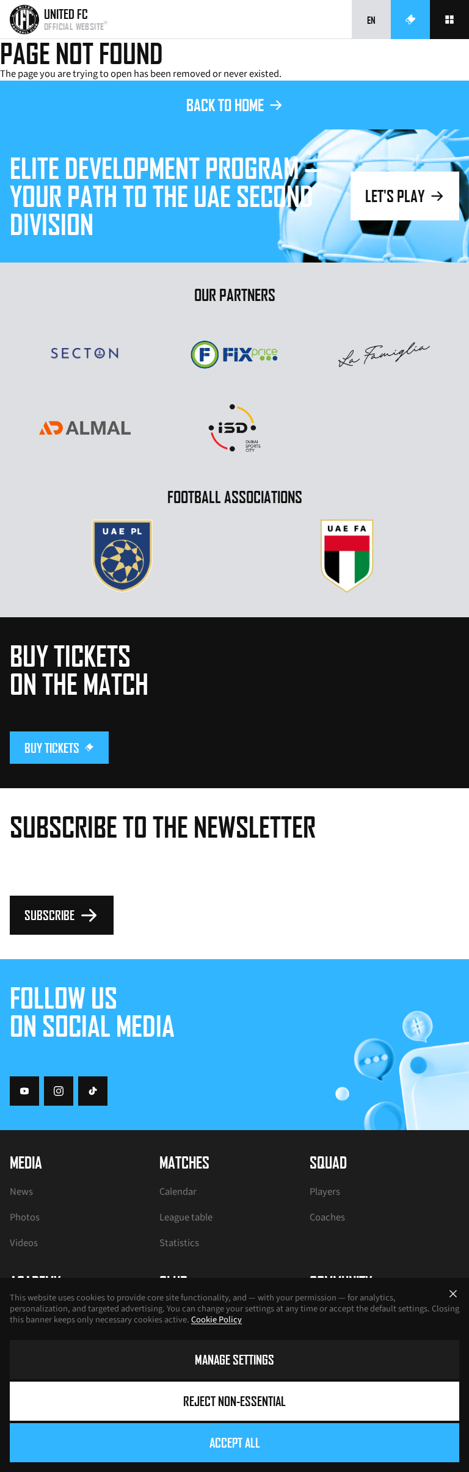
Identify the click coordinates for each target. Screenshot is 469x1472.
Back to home (225, 104)
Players (325, 1191)
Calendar (178, 1191)
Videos (24, 1243)
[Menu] (449, 19)
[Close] (453, 1294)
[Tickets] (410, 19)
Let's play (395, 195)
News (21, 1191)
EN (371, 20)
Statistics (179, 1243)
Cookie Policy (216, 1319)
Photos (25, 1217)
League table (186, 1217)
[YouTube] (24, 1091)
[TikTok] (92, 1091)
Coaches (327, 1217)
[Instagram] (58, 1091)
